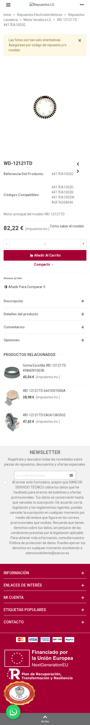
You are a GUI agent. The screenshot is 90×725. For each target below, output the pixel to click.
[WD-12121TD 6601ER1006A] (12, 398)
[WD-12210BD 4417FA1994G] (77, 171)
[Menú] (8, 4)
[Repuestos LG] (45, 4)
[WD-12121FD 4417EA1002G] (77, 164)
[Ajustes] (81, 4)
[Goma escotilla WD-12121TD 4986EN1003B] (12, 372)
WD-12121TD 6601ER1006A (44, 391)
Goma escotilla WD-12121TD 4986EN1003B (44, 367)
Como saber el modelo (67, 226)
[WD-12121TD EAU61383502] (12, 422)
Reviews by (13, 278)
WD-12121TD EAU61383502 (44, 415)
